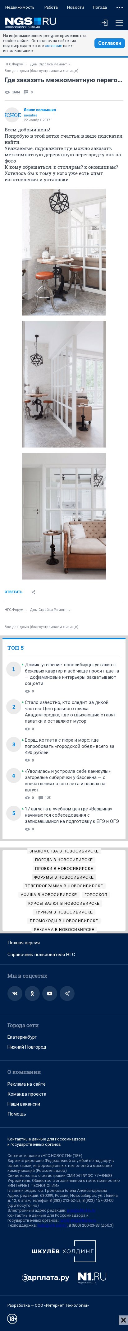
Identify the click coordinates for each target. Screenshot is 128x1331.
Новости (75, 7)
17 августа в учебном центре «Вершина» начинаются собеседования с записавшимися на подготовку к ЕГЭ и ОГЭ (72, 815)
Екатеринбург (22, 1037)
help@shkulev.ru (52, 1225)
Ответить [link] (13, 592)
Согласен (109, 43)
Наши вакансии (23, 1104)
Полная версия (23, 943)
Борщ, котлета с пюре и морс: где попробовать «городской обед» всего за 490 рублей (69, 746)
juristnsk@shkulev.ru (78, 1220)
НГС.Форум (14, 64)
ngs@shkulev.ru (81, 1210)
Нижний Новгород (26, 1047)
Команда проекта (26, 1094)
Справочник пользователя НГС (41, 954)
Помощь (16, 1114)
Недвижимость (19, 7)
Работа (51, 7)
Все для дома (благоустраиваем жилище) (41, 71)
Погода (100, 7)
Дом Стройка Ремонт (48, 64)
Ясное (12, 115)
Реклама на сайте (26, 1084)
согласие (53, 45)
